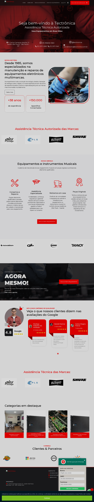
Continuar (47, 498)
